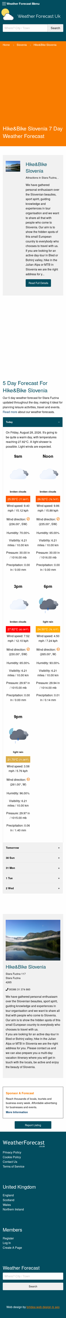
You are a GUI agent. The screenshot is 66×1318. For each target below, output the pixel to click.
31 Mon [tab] (10, 868)
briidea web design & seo (43, 1307)
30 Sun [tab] (10, 858)
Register (8, 1238)
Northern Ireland (13, 1209)
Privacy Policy (12, 1152)
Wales (7, 1205)
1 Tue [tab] (9, 878)
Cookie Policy (12, 1157)
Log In (7, 1243)
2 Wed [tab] (10, 888)
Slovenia (22, 45)
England (8, 1195)
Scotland (8, 1200)
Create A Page (12, 1247)
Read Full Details (38, 283)
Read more (10, 412)
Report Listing (33, 1125)
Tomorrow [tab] (12, 847)
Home (6, 45)
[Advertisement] (33, 90)
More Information (17, 1112)
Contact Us (10, 1162)
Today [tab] (9, 422)
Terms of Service (13, 1166)
